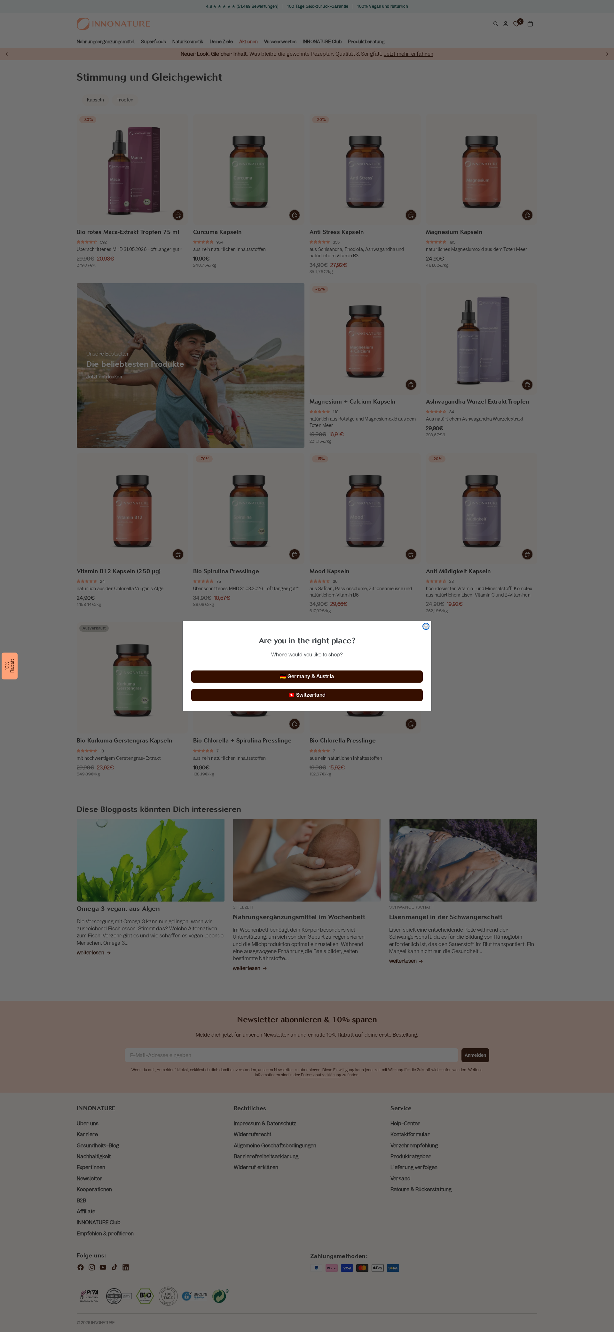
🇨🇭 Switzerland (307, 695)
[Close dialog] (426, 626)
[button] (10, 666)
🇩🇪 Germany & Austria (307, 676)
